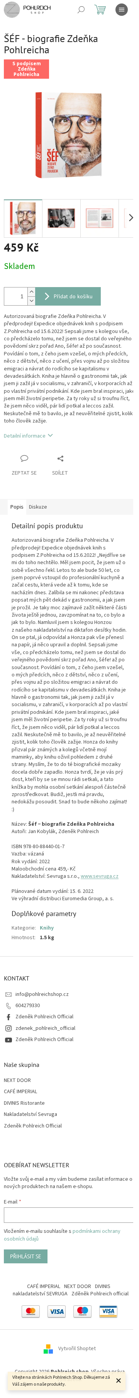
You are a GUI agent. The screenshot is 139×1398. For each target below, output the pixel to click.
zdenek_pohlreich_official (45, 1028)
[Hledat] (81, 9)
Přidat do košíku (73, 296)
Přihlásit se (25, 1256)
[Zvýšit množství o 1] (31, 291)
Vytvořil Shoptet (77, 1349)
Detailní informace (25, 436)
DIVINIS (102, 1286)
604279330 (27, 1005)
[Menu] (121, 9)
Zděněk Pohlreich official (100, 1294)
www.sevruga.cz (100, 876)
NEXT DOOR (17, 1080)
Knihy (47, 928)
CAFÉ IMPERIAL (20, 1091)
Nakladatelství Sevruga (30, 1114)
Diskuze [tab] (38, 507)
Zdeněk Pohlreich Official (44, 1017)
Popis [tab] (17, 507)
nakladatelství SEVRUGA (40, 1294)
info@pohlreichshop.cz (42, 994)
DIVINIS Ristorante (24, 1103)
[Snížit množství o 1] (31, 300)
